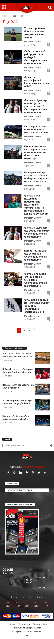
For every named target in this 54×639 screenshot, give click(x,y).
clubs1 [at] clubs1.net (33, 466)
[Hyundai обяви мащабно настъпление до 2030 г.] (42, 420)
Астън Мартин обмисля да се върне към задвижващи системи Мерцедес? (17, 403)
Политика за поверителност (27, 628)
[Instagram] (15, 473)
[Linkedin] (21, 473)
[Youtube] (45, 473)
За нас (13, 624)
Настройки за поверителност (27, 631)
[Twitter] (40, 473)
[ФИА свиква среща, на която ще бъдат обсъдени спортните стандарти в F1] (13, 305)
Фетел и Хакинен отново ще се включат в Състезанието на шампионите (35, 279)
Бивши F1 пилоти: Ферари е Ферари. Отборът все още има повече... (17, 372)
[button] (49, 7)
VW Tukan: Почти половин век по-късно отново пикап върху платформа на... (17, 356)
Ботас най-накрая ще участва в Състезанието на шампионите (35, 255)
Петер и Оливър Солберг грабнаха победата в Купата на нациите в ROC (36, 177)
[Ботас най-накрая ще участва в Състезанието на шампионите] (13, 256)
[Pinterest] (27, 473)
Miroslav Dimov (32, 41)
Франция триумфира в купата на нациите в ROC (36, 82)
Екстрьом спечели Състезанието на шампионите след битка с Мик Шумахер (35, 152)
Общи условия (40, 624)
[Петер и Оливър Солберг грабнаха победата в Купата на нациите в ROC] (13, 178)
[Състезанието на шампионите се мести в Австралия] (13, 132)
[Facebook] (9, 473)
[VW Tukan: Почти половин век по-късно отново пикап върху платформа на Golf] (42, 358)
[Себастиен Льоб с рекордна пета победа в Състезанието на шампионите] (13, 57)
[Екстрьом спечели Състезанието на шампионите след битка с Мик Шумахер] (13, 152)
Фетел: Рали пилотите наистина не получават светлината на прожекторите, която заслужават (36, 204)
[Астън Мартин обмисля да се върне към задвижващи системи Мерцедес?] (42, 404)
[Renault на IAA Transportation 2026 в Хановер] (42, 389)
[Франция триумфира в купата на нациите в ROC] (13, 83)
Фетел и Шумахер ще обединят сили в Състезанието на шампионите (37, 232)
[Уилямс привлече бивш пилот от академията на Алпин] (13, 34)
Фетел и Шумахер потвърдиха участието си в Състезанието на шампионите (35, 106)
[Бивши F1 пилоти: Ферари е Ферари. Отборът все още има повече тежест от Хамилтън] (42, 373)
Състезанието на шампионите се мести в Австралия (36, 129)
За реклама (24, 624)
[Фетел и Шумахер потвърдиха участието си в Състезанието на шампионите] (13, 106)
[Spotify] (33, 473)
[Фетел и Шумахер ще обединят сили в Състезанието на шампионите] (13, 233)
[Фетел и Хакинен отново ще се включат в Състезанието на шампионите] (13, 279)
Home (5, 16)
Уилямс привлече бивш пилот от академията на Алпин (34, 33)
